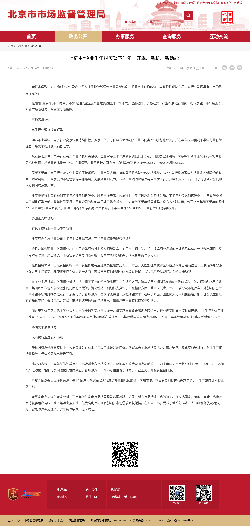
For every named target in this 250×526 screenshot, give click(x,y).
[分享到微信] (224, 67)
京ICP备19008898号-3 (180, 520)
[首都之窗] (227, 18)
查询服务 (171, 36)
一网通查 (148, 22)
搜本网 (132, 22)
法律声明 (91, 497)
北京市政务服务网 (168, 2)
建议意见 (62, 497)
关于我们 (91, 489)
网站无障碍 (188, 2)
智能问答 (226, 2)
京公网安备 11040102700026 (146, 520)
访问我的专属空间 (208, 2)
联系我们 (116, 489)
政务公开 (78, 36)
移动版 (238, 2)
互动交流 (218, 36)
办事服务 (125, 36)
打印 (192, 68)
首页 (31, 36)
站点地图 (62, 489)
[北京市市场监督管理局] (57, 9)
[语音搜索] (181, 15)
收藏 (202, 68)
